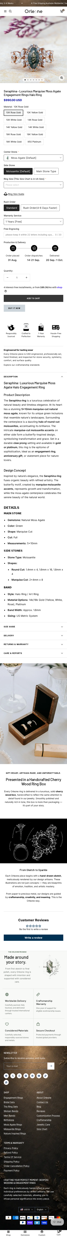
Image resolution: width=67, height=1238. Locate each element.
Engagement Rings (13, 1097)
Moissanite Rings (12, 1129)
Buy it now (14, 308)
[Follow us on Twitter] (12, 1075)
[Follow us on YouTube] (38, 1075)
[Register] (50, 1066)
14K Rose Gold (35, 119)
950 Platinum (34, 141)
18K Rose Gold (13, 134)
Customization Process (48, 1115)
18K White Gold (14, 141)
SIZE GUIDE (9, 626)
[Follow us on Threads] (19, 1075)
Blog (39, 1106)
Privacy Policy (11, 1148)
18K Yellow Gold (35, 134)
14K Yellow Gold (14, 127)
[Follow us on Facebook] (6, 1075)
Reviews (41, 1111)
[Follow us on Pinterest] (32, 1075)
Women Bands (11, 1111)
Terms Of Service (12, 1157)
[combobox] (33, 185)
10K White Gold (14, 119)
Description (11, 376)
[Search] (10, 11)
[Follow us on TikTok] (45, 1075)
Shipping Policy (11, 1161)
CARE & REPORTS (13, 653)
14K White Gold (36, 127)
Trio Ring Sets (11, 1106)
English (40, 1209)
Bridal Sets (9, 1102)
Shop (8, 1235)
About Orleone (44, 1097)
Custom (41, 1235)
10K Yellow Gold (35, 112)
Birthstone (9, 1120)
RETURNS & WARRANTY (16, 644)
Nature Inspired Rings (15, 1133)
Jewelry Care (43, 1124)
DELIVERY (9, 635)
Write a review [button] (33, 937)
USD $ (27, 1209)
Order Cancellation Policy (16, 1166)
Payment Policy (11, 1170)
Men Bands (9, 1115)
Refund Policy (11, 1152)
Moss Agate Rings (13, 1124)
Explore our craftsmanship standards (22, 365)
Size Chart (42, 1129)
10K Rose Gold (13, 112)
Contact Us (42, 1102)
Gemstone (25, 1235)
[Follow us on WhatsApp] (6, 1082)
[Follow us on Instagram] (25, 1075)
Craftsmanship (44, 1120)
